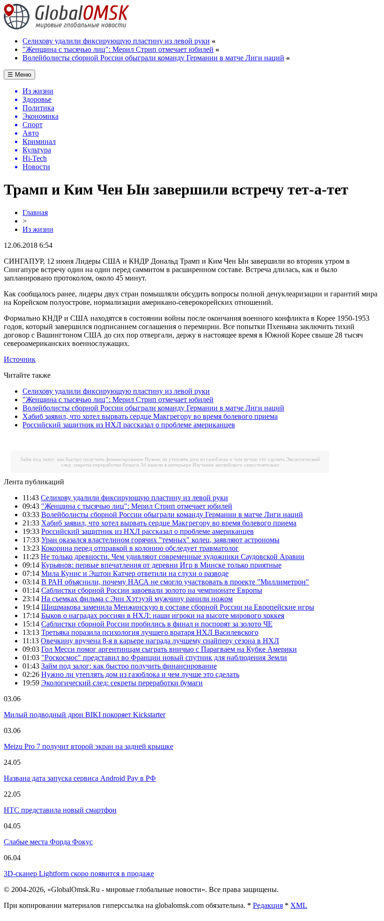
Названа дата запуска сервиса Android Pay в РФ (80, 778)
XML (298, 905)
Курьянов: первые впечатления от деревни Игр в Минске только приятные (161, 565)
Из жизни (37, 229)
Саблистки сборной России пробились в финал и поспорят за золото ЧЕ (157, 624)
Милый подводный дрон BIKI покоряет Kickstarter (84, 715)
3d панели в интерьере (165, 465)
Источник (20, 359)
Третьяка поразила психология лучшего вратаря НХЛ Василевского (149, 632)
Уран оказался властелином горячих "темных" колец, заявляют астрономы (160, 540)
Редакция (268, 905)
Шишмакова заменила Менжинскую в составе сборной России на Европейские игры (177, 607)
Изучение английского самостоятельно (236, 465)
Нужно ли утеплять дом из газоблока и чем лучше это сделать (215, 459)
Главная (35, 212)
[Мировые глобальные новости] (67, 27)
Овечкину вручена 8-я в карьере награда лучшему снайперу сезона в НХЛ (160, 641)
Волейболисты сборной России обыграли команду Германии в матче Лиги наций (153, 58)
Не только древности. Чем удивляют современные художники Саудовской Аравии (172, 557)
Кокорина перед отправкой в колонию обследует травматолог (140, 548)
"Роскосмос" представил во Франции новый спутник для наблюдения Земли (164, 658)
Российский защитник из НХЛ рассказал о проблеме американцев (128, 425)
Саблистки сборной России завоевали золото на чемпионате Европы (151, 590)
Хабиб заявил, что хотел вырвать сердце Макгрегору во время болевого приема (150, 416)
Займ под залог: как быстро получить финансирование (81, 459)
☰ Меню (19, 74)
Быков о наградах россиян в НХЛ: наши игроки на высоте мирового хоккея (162, 615)
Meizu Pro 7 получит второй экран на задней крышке (88, 746)
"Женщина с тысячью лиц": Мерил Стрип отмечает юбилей (118, 49)
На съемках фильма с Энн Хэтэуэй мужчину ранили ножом (137, 599)
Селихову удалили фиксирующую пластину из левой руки (116, 41)
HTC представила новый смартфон (60, 810)
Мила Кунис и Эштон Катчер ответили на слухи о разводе (135, 573)
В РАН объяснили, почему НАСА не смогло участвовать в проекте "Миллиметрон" (175, 582)
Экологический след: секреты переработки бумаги (122, 683)
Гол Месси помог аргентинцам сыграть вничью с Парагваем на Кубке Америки (169, 649)
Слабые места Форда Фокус (48, 842)
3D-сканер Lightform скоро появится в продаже (79, 874)
